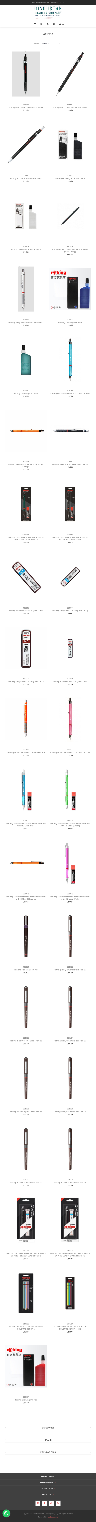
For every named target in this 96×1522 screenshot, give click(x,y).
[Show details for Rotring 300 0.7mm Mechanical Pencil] (70, 74)
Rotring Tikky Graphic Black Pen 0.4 (26, 1112)
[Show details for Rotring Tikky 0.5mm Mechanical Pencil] (26, 289)
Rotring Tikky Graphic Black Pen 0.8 (70, 1182)
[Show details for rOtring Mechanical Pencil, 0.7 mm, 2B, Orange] (26, 430)
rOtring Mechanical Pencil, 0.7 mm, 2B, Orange (26, 465)
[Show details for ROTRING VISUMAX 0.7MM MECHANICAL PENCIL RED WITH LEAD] (70, 504)
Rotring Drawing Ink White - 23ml (25, 249)
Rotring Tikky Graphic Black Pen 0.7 (26, 1182)
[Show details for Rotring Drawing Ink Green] (26, 359)
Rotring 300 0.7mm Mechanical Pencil (70, 107)
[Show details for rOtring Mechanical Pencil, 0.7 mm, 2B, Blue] (70, 359)
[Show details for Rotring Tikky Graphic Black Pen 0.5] (70, 1078)
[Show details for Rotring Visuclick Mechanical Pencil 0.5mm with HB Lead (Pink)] (70, 863)
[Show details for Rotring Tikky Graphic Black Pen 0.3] (70, 1007)
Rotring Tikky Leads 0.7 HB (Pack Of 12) (70, 611)
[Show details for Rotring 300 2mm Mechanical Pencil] (26, 144)
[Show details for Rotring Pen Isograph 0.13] (26, 936)
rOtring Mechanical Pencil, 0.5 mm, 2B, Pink (70, 752)
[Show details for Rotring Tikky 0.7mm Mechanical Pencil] (70, 430)
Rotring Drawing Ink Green (26, 393)
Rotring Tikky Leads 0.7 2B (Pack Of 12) (26, 611)
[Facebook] (44, 1503)
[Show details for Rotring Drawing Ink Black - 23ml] (70, 144)
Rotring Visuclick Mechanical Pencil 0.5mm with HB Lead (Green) (70, 824)
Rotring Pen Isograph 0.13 (26, 970)
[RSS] (58, 1503)
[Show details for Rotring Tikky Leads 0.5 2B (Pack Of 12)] (70, 648)
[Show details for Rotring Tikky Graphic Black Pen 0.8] (70, 1149)
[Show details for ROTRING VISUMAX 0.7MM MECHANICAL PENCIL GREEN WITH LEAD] (26, 504)
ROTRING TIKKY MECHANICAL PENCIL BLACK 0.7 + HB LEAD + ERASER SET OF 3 (70, 1254)
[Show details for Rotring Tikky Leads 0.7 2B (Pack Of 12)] (26, 577)
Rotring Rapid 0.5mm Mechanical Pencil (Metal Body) (70, 250)
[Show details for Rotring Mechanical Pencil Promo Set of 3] (26, 719)
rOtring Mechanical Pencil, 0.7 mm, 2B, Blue (70, 393)
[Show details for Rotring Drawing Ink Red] (26, 1366)
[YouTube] (51, 1503)
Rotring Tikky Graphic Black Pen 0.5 (70, 1112)
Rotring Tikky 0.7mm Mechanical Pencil (70, 464)
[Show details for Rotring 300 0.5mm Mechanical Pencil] (26, 74)
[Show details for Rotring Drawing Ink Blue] (70, 289)
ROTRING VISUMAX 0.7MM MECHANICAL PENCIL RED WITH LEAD (70, 538)
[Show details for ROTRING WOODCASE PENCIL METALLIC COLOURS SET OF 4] (26, 1293)
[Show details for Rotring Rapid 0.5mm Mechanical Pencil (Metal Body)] (70, 215)
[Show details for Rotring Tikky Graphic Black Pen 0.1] (70, 936)
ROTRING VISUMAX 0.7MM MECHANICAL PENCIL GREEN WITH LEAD (26, 538)
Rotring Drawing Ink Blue (70, 322)
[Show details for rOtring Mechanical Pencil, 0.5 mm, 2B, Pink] (70, 719)
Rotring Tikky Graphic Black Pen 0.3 (70, 1041)
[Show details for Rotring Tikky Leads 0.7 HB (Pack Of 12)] (70, 577)
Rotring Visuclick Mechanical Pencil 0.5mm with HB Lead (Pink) (70, 898)
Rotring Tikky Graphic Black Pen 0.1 (70, 970)
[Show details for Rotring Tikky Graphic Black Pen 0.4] (26, 1078)
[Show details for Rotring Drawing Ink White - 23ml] (26, 215)
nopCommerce (52, 1517)
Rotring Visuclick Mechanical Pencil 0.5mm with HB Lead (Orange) (26, 898)
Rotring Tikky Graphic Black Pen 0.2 (26, 1041)
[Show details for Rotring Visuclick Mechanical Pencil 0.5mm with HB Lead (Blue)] (26, 789)
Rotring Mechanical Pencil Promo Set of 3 (26, 752)
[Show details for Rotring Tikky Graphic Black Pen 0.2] (26, 1007)
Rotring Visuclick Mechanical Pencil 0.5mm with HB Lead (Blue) (26, 824)
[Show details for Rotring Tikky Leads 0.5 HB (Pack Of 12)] (26, 648)
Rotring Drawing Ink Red (25, 1400)
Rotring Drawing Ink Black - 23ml (70, 178)
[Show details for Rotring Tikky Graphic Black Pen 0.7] (26, 1149)
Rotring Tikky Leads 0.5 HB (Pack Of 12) (26, 682)
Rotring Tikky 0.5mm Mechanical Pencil (26, 322)
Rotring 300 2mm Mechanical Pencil (26, 178)
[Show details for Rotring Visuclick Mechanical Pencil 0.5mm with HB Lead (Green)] (70, 789)
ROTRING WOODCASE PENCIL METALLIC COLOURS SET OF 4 (26, 1328)
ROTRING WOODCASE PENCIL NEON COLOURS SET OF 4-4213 (70, 1328)
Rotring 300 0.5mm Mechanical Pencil (26, 107)
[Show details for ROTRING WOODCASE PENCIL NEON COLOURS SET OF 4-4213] (70, 1293)
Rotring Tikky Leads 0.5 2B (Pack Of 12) (70, 682)
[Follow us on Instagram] (38, 1503)
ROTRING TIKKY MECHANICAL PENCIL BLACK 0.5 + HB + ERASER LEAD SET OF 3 (26, 1254)
